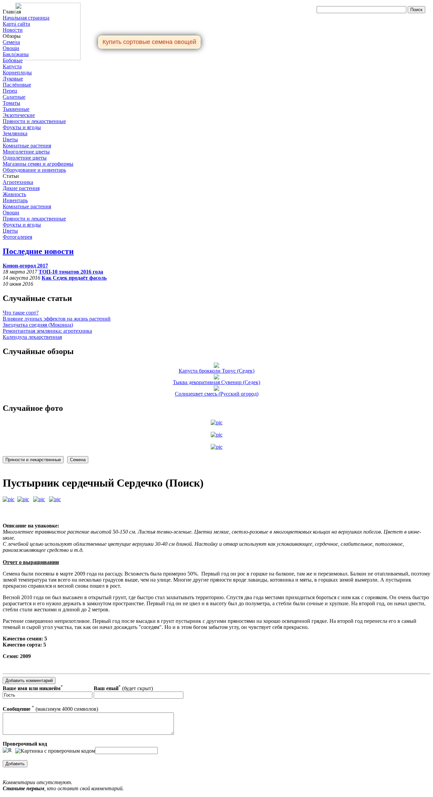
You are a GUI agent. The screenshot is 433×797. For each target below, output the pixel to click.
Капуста (12, 66)
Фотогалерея (17, 237)
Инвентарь (15, 200)
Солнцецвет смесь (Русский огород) (216, 394)
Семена (11, 42)
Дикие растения (21, 188)
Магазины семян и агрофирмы (38, 164)
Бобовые (13, 60)
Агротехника (18, 182)
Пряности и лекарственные (34, 121)
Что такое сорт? (21, 312)
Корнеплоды (17, 72)
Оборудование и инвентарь (34, 170)
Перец (10, 91)
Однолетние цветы (25, 158)
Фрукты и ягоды (22, 127)
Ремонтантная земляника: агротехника (47, 331)
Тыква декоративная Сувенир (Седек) (216, 382)
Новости (13, 30)
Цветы (10, 139)
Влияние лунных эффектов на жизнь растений (57, 319)
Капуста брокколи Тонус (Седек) (216, 371)
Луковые (13, 78)
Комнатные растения (27, 145)
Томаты (11, 103)
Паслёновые (17, 85)
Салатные (14, 97)
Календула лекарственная (32, 337)
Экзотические (19, 115)
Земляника (15, 133)
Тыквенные (16, 109)
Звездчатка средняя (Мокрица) (38, 325)
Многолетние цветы (26, 152)
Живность (14, 194)
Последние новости (38, 251)
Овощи (11, 48)
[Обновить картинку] (7, 750)
